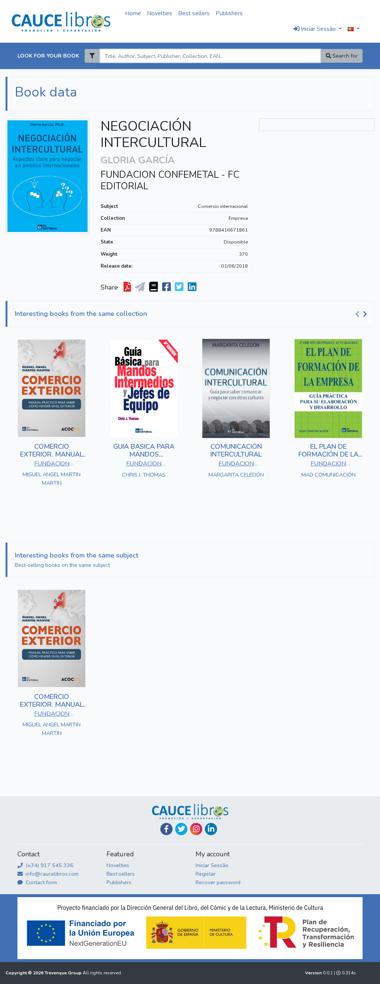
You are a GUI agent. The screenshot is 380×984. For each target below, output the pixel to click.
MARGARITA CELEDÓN (236, 474)
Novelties (159, 13)
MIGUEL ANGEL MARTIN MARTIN (52, 479)
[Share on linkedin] (193, 287)
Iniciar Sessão (212, 865)
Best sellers (194, 13)
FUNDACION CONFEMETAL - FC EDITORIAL (170, 180)
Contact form (40, 882)
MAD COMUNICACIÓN (328, 474)
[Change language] (354, 29)
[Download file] (128, 287)
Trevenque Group (64, 973)
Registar (206, 873)
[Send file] (141, 287)
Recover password (218, 882)
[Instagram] (196, 829)
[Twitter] (181, 829)
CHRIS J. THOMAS (144, 474)
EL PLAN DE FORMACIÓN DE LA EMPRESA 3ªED (328, 454)
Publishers (229, 13)
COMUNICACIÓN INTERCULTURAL (236, 450)
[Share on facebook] (167, 287)
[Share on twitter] (180, 287)
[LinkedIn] (211, 829)
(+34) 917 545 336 (48, 865)
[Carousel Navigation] (362, 314)
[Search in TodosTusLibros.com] (154, 287)
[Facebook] (166, 829)
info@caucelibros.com (51, 873)
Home (133, 13)
